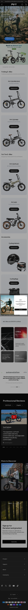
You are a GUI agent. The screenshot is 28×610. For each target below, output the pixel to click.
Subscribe (20, 309)
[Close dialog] (26, 296)
